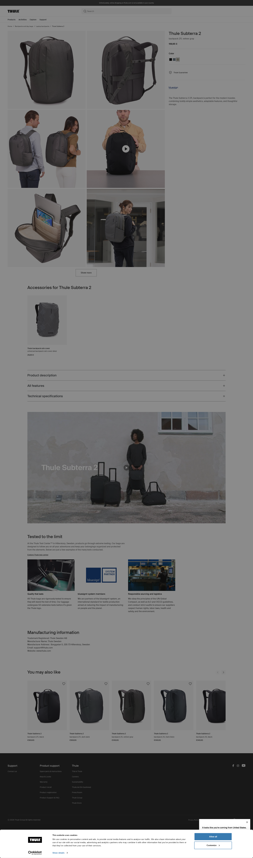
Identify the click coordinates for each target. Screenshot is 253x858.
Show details (58, 853)
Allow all (213, 836)
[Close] (247, 822)
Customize (211, 845)
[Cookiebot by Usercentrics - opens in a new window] (35, 853)
